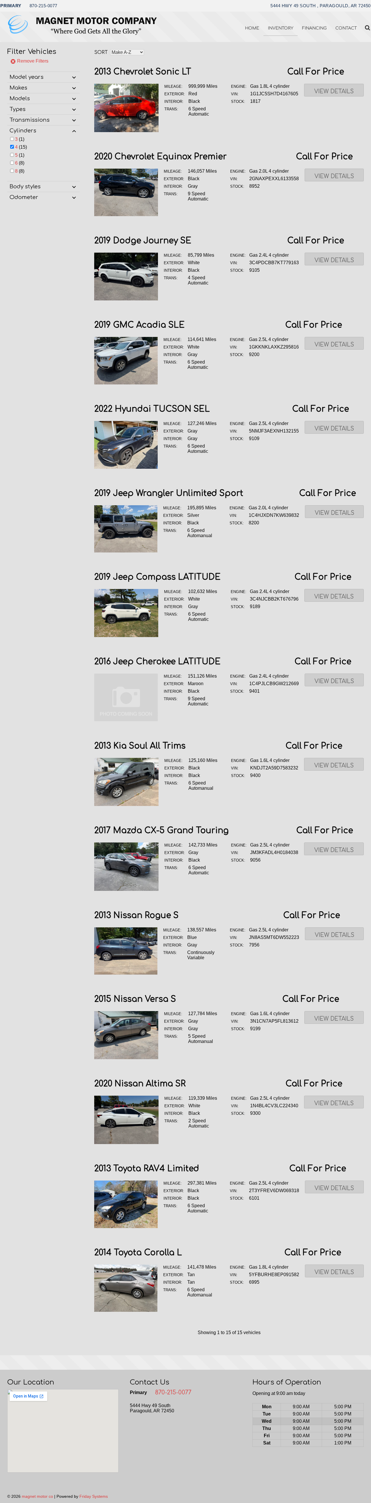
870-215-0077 (43, 5)
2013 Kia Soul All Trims (140, 746)
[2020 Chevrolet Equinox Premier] (126, 214)
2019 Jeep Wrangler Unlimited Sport (168, 493)
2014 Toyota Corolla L (138, 1252)
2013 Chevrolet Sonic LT (142, 71)
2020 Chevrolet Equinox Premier (160, 156)
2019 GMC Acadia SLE (139, 325)
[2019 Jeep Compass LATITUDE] (126, 635)
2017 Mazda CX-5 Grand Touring (161, 830)
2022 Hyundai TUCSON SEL (152, 409)
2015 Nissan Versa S (135, 999)
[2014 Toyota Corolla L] (125, 1310)
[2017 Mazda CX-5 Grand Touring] (126, 889)
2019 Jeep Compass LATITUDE (157, 577)
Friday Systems (93, 1496)
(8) (19, 162)
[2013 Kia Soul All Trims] (126, 804)
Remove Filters (32, 61)
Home (252, 28)
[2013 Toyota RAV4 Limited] (126, 1226)
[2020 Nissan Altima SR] (126, 1142)
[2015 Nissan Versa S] (126, 1057)
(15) (21, 147)
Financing (314, 28)
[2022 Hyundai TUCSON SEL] (126, 467)
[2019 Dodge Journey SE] (126, 298)
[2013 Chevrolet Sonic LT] (126, 130)
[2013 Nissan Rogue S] (125, 973)
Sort (101, 52)
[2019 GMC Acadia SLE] (126, 382)
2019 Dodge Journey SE (142, 240)
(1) (19, 139)
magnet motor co (37, 1496)
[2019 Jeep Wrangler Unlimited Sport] (125, 550)
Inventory (280, 28)
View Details (334, 91)
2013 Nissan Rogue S (136, 915)
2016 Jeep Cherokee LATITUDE (157, 661)
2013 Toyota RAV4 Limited (146, 1168)
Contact (346, 28)
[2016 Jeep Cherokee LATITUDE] (126, 719)
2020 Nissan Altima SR (140, 1083)
